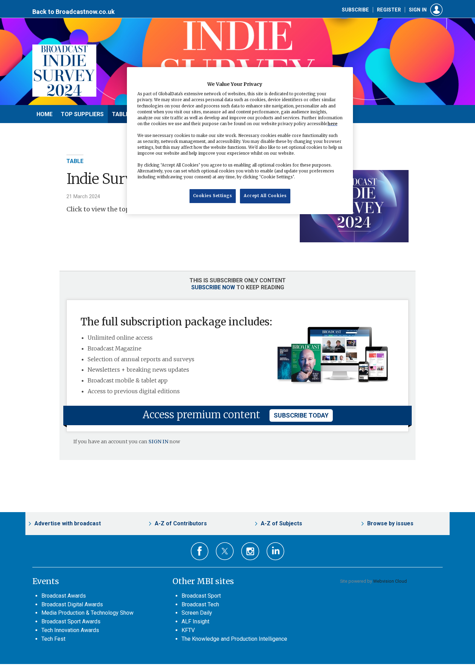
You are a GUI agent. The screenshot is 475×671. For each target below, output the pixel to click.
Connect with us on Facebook (200, 551)
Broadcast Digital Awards (72, 604)
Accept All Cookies (265, 196)
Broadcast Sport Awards (70, 621)
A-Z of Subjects (281, 523)
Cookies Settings (212, 196)
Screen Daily (197, 612)
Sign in (418, 10)
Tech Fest (53, 639)
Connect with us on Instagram (250, 551)
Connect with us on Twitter (225, 551)
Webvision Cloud (390, 581)
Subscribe (355, 10)
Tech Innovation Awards (70, 630)
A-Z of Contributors (181, 523)
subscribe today (301, 415)
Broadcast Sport (201, 595)
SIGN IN (158, 441)
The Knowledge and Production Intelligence (234, 639)
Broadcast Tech (200, 604)
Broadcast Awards (63, 595)
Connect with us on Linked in (275, 551)
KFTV (188, 630)
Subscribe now (213, 287)
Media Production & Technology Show (87, 612)
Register (389, 10)
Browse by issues (390, 523)
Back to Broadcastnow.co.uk (73, 11)
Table (74, 161)
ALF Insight (195, 621)
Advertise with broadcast (67, 523)
